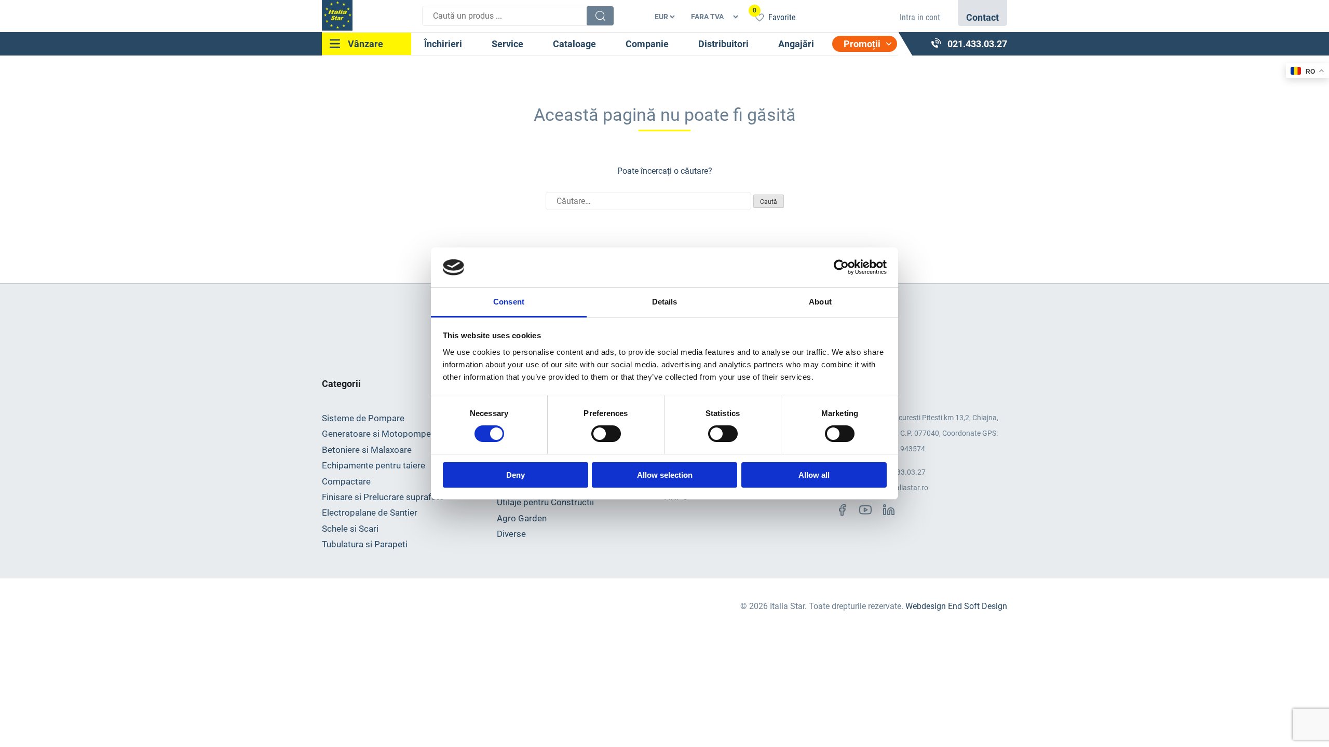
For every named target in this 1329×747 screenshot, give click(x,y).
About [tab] (820, 301)
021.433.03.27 (902, 472)
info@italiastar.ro (900, 487)
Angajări (796, 43)
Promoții (862, 43)
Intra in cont (920, 17)
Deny (515, 475)
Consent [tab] (508, 301)
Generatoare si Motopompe (376, 433)
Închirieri (443, 43)
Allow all (814, 475)
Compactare (346, 481)
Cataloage (574, 43)
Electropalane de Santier (369, 512)
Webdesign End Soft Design (956, 606)
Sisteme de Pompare (363, 418)
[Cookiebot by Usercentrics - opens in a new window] (841, 267)
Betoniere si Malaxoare (367, 450)
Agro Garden (522, 518)
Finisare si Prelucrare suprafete (383, 497)
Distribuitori (723, 43)
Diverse (511, 534)
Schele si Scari (350, 528)
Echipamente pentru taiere (373, 465)
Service (507, 43)
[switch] (606, 433)
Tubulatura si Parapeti (365, 544)
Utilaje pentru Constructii (545, 502)
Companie (647, 43)
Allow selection (665, 475)
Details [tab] (664, 301)
